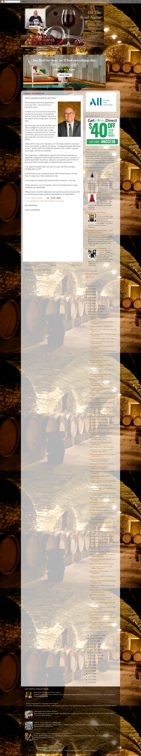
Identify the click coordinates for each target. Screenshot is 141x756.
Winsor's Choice (94, 171)
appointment (34, 201)
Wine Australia (49, 201)
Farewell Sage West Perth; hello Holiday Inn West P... (101, 567)
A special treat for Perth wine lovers (102, 416)
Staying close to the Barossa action (102, 539)
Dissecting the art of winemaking (101, 485)
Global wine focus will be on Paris (45, 711)
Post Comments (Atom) (42, 270)
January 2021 (95, 658)
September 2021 (96, 635)
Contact (55, 49)
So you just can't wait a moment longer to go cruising (101, 598)
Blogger (94, 750)
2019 (90, 665)
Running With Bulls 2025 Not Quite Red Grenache (105, 195)
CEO (41, 201)
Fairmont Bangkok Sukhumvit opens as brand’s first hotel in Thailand (100, 235)
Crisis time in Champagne (99, 314)
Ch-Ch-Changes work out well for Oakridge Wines (101, 384)
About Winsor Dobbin (41, 49)
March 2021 (94, 653)
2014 (90, 679)
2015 (90, 677)
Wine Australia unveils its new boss (102, 536)
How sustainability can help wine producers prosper (101, 591)
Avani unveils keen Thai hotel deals (102, 447)
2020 (90, 662)
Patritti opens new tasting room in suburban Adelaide (101, 518)
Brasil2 (79, 750)
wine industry (59, 201)
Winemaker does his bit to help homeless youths (100, 356)
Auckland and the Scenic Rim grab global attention (102, 342)
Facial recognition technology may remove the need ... (101, 408)
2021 (90, 303)
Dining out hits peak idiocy (99, 632)
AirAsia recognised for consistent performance (42, 703)
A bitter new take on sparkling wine (102, 326)
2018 (90, 668)
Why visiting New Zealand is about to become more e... (102, 628)
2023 (90, 297)
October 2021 (95, 312)
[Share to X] (56, 198)
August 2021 (94, 638)
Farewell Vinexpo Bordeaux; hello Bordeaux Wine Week (101, 450)
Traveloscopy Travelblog (97, 248)
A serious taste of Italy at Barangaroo (102, 339)
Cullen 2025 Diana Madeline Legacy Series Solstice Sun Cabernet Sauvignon (104, 175)
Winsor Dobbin (93, 274)
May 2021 (93, 647)
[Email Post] (47, 198)
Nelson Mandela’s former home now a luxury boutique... (103, 370)
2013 (90, 682)
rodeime (91, 277)
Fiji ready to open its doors (99, 510)
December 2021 (96, 306)
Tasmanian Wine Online (97, 212)
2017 (90, 671)
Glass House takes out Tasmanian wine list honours (101, 366)
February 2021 (95, 655)
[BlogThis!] (54, 198)
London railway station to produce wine (47, 722)
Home (27, 49)
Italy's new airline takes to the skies (102, 464)
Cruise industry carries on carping (101, 615)
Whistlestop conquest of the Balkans (104, 251)
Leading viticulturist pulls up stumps (102, 612)
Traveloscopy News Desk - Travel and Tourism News (100, 231)
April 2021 (93, 650)
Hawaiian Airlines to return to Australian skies (99, 361)
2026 (90, 289)
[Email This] (51, 198)
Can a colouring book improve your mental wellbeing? (102, 555)
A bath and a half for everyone (100, 425)
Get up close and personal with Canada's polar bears (100, 438)
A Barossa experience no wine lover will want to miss (102, 623)
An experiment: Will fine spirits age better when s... (102, 389)
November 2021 (96, 309)
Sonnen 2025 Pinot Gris (104, 214)
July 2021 (93, 641)
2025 (90, 292)
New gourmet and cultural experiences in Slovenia (99, 467)
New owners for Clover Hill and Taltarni (47, 692)
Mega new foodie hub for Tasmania (102, 564)
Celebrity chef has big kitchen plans (102, 422)
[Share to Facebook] (58, 198)
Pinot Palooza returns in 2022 (100, 551)
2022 (90, 300)
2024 (90, 294)
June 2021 (94, 644)
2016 (90, 674)
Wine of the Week (94, 192)
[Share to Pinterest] (60, 198)
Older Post (76, 265)
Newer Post (30, 265)
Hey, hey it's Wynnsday (98, 595)
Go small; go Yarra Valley (98, 419)
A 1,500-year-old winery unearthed (102, 507)
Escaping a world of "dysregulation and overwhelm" (52, 734)
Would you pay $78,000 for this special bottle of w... (100, 375)
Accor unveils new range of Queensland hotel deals (99, 460)
